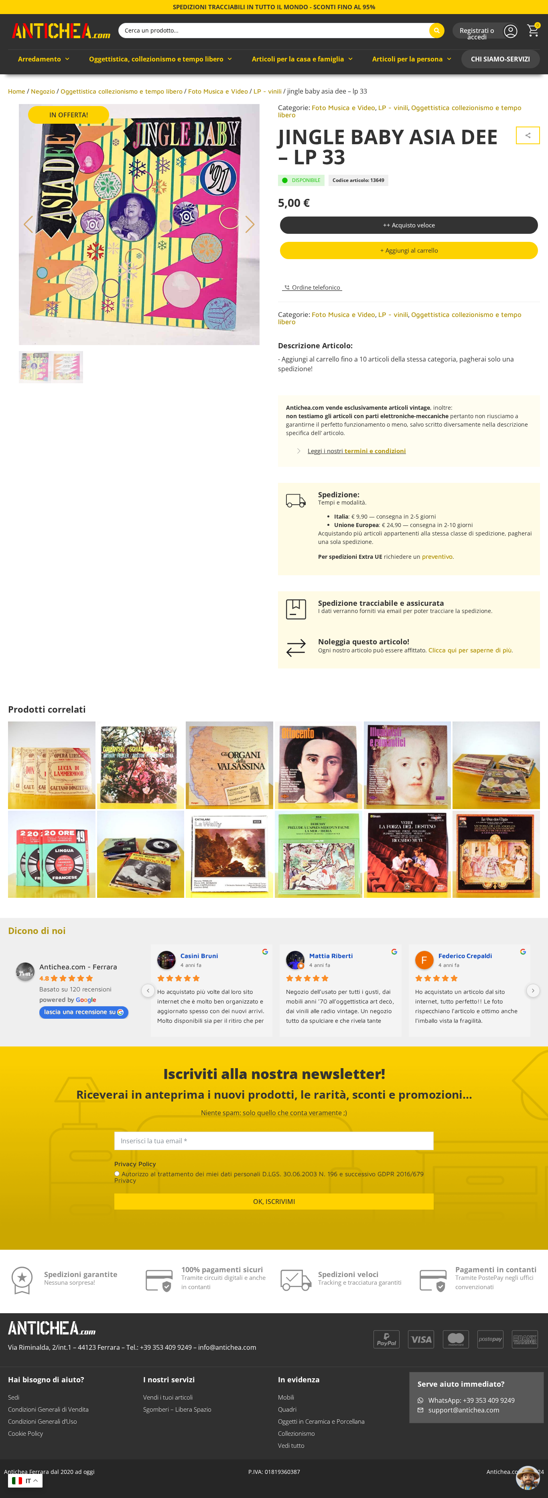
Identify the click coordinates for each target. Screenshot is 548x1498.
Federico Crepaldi (465, 955)
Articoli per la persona (407, 59)
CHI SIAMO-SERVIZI (500, 59)
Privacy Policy (135, 1163)
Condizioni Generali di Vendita (48, 1409)
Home (16, 91)
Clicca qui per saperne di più (469, 650)
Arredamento (39, 59)
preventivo (437, 556)
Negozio (43, 91)
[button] (409, 250)
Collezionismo (296, 1433)
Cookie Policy (25, 1433)
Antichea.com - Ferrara (78, 967)
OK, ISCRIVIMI (274, 1201)
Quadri (287, 1409)
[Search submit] (436, 30)
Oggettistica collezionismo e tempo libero (122, 91)
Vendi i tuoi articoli (168, 1397)
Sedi (13, 1397)
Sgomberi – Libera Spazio (177, 1409)
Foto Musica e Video (218, 91)
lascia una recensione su (80, 1011)
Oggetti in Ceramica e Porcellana (321, 1421)
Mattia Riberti (331, 955)
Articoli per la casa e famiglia (298, 59)
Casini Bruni (199, 955)
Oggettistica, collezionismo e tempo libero (156, 59)
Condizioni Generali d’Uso (42, 1421)
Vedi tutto (291, 1445)
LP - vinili (268, 91)
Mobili (286, 1397)
